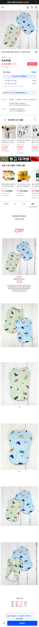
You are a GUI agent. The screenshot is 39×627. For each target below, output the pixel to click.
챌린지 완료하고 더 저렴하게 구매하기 (19, 616)
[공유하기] (36, 52)
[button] (18, 2)
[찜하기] (14, 137)
